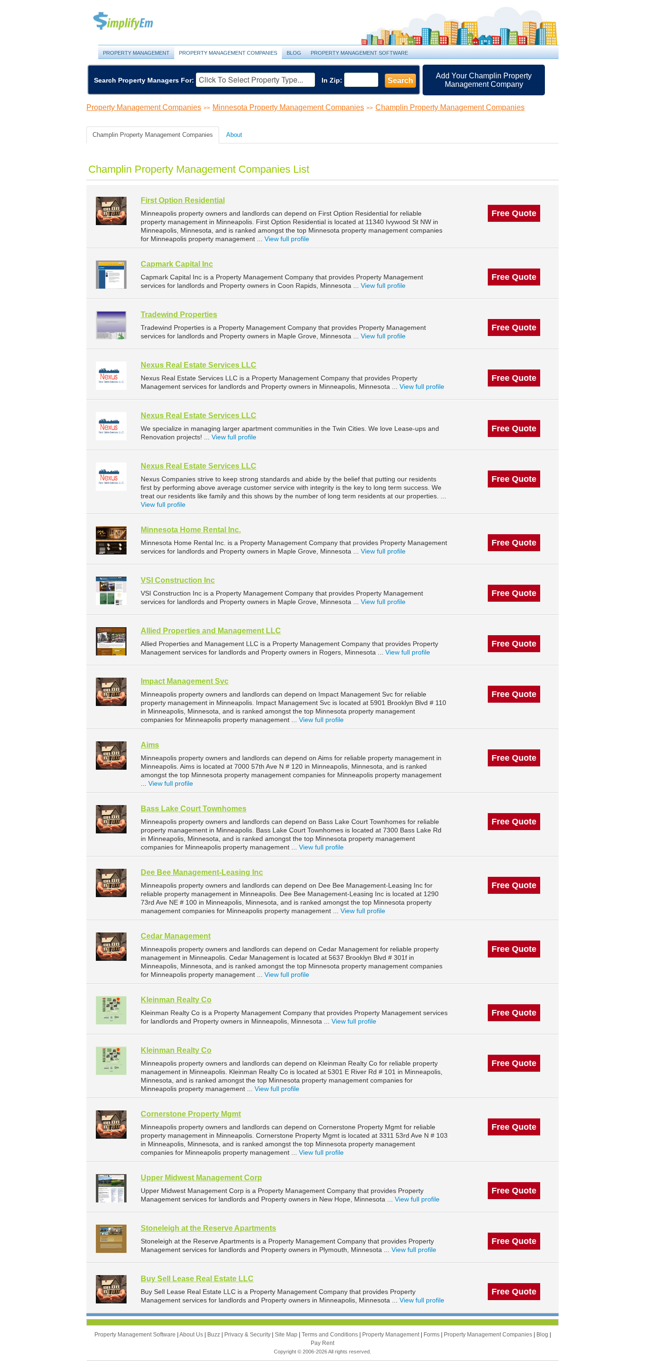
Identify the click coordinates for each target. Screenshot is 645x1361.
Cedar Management (176, 936)
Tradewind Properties (179, 315)
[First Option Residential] (111, 210)
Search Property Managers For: (144, 80)
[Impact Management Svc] (111, 691)
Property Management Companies (228, 53)
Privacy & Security (248, 1334)
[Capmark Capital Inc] (111, 274)
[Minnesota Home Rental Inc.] (111, 540)
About (234, 134)
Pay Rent (322, 1343)
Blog (294, 53)
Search (400, 80)
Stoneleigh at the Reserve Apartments (208, 1228)
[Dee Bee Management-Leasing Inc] (111, 882)
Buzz (214, 1334)
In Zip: (332, 80)
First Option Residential (183, 200)
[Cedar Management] (111, 946)
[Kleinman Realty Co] (111, 1010)
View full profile (286, 239)
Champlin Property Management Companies (450, 107)
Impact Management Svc (185, 681)
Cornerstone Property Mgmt (191, 1114)
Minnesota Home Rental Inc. (191, 530)
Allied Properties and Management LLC (211, 631)
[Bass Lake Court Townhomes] (111, 819)
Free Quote (514, 213)
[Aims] (111, 755)
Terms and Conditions (330, 1334)
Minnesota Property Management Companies (288, 107)
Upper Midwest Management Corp (201, 1178)
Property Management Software (359, 53)
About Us (191, 1334)
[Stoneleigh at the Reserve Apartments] (111, 1238)
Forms (432, 1334)
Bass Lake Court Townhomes (193, 809)
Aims (150, 745)
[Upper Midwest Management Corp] (111, 1188)
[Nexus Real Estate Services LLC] (111, 375)
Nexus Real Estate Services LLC (198, 365)
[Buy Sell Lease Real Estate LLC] (111, 1289)
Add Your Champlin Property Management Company (484, 80)
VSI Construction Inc (178, 580)
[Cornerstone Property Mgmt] (111, 1124)
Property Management (133, 21)
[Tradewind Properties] (111, 324)
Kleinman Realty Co (176, 1000)
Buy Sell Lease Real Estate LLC (197, 1279)
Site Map (287, 1334)
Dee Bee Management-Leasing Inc (202, 872)
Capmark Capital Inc (177, 264)
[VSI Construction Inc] (111, 590)
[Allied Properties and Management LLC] (111, 641)
